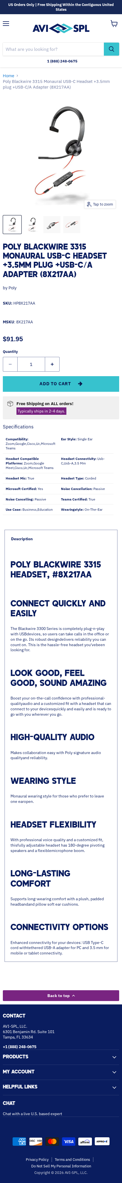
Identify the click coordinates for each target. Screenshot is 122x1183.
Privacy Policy (37, 1159)
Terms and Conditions (72, 1159)
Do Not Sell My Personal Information (61, 1166)
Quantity (10, 351)
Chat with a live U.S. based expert (32, 1113)
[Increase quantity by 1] (52, 364)
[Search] (111, 49)
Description (22, 538)
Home (8, 75)
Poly (12, 287)
